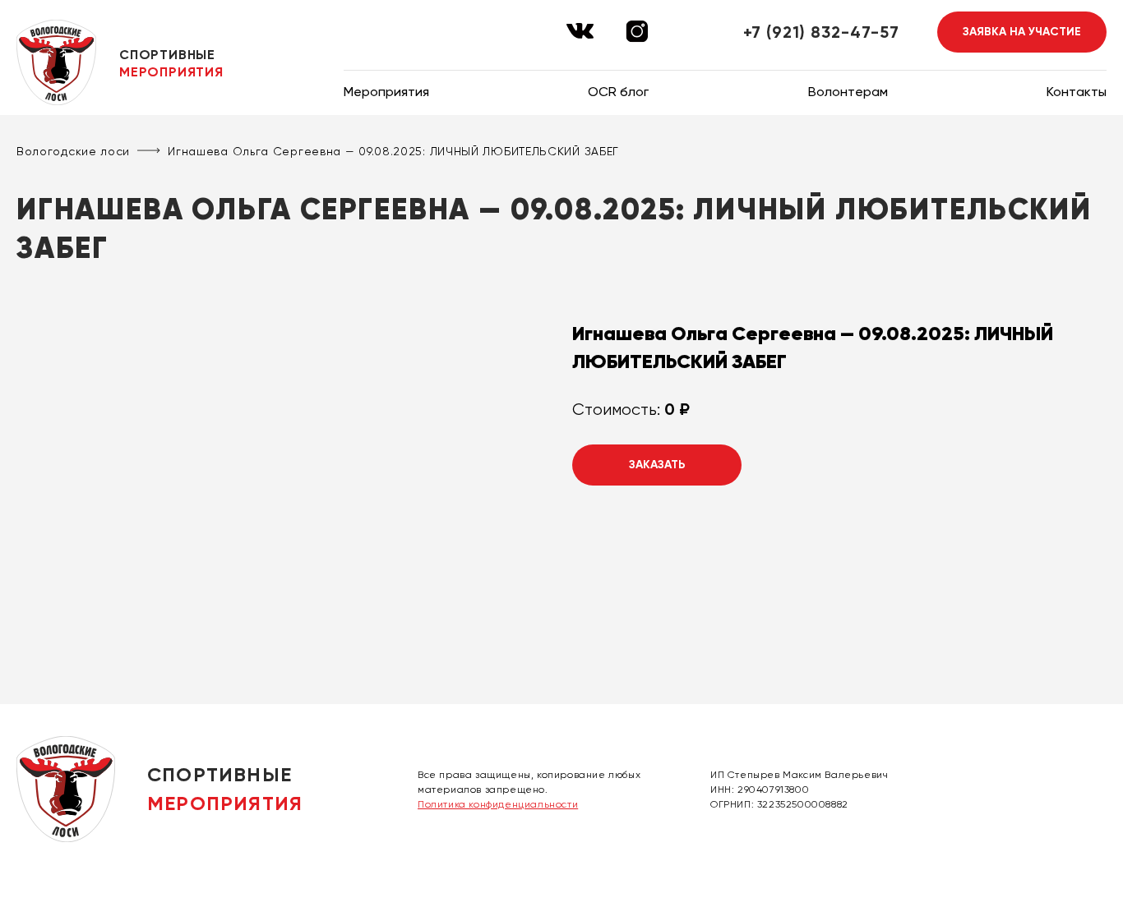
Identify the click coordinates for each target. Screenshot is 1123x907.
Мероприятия (386, 91)
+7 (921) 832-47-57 (821, 32)
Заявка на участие (1022, 32)
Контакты (1077, 91)
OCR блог (618, 91)
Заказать (657, 465)
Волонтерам (848, 91)
